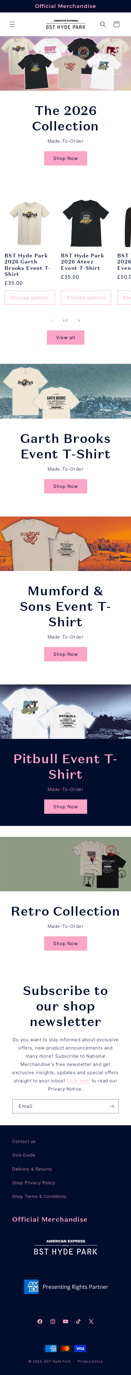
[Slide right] (79, 320)
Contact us (24, 1141)
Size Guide (23, 1154)
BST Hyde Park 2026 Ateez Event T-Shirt (82, 261)
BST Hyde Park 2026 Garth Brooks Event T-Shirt (28, 264)
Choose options (30, 298)
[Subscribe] (112, 1106)
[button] (12, 24)
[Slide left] (52, 320)
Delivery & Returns (32, 1168)
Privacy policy (90, 1361)
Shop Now (65, 158)
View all (65, 337)
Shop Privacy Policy (33, 1182)
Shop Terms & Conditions (39, 1196)
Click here (78, 1081)
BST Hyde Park (57, 1361)
